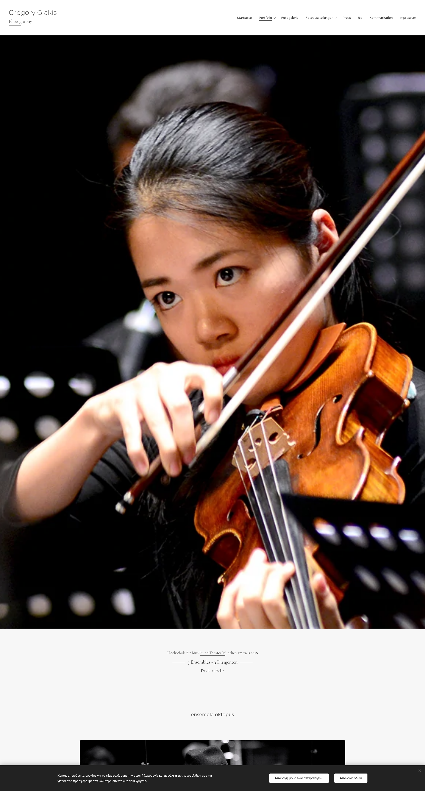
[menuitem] (245, 17)
